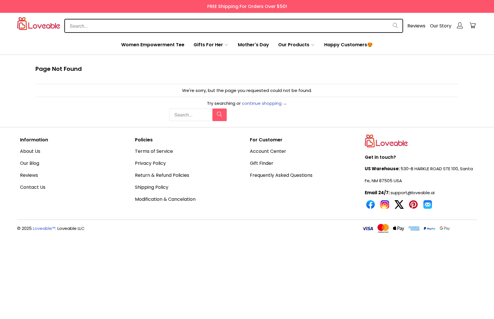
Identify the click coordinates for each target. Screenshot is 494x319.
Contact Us (32, 187)
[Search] (395, 25)
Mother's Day (253, 44)
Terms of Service (154, 151)
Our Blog (29, 163)
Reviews (416, 26)
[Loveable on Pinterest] (413, 207)
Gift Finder (261, 163)
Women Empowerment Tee (152, 44)
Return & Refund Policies (162, 175)
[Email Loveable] (427, 207)
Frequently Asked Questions (281, 175)
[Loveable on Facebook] (370, 207)
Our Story (440, 26)
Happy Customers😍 (348, 44)
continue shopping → (264, 103)
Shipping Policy (151, 187)
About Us (30, 151)
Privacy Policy (150, 163)
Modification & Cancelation (165, 199)
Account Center (268, 151)
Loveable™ (44, 228)
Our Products (293, 44)
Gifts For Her (208, 44)
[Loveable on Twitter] (399, 207)
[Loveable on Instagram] (385, 207)
